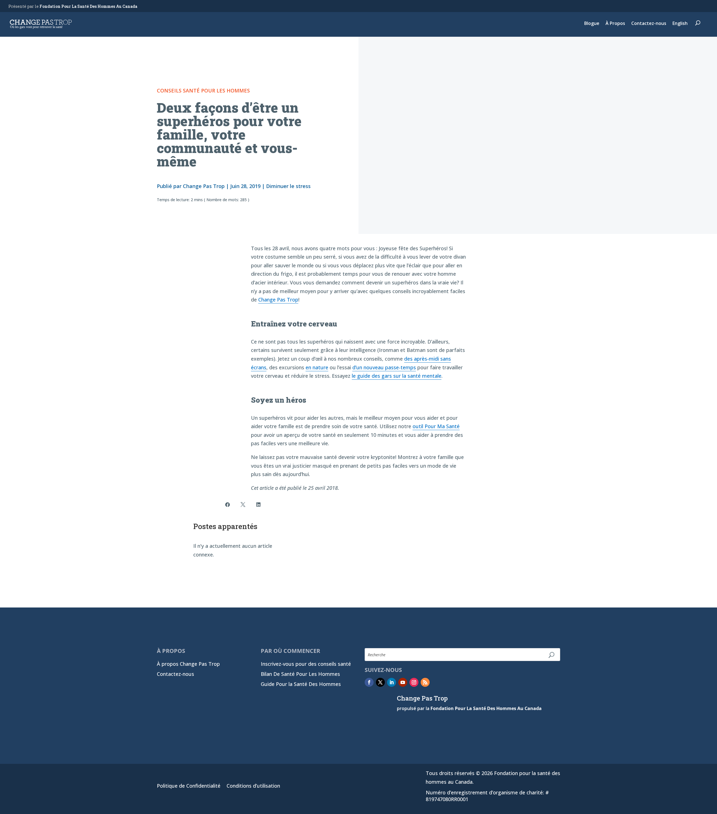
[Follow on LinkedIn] (391, 682)
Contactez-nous (648, 23)
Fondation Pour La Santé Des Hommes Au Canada (88, 6)
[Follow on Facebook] (369, 682)
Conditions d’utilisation (253, 786)
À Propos (615, 23)
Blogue (591, 23)
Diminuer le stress (288, 186)
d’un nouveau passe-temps (384, 367)
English (680, 23)
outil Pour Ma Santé (436, 426)
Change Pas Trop (204, 186)
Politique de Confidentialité (188, 786)
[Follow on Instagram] (413, 682)
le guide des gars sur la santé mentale (396, 375)
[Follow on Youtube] (402, 682)
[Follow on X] (380, 682)
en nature (317, 367)
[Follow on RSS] (425, 682)
